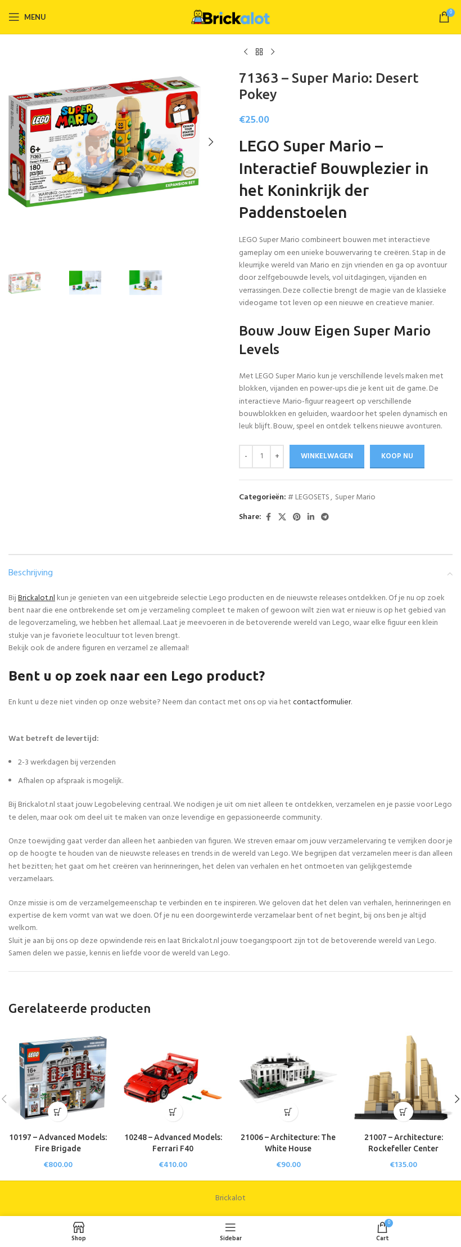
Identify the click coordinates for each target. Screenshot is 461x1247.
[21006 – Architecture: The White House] (288, 1078)
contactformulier (322, 702)
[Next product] (272, 52)
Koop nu (397, 456)
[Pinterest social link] (297, 517)
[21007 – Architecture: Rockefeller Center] (403, 1078)
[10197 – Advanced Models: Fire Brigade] (57, 1078)
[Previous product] (245, 52)
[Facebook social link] (268, 517)
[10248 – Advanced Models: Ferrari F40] (173, 1078)
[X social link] (282, 517)
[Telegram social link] (325, 517)
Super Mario (355, 497)
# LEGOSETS (308, 497)
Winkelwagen (327, 456)
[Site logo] (230, 17)
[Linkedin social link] (311, 517)
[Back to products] (259, 52)
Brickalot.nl (36, 598)
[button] (19, 142)
